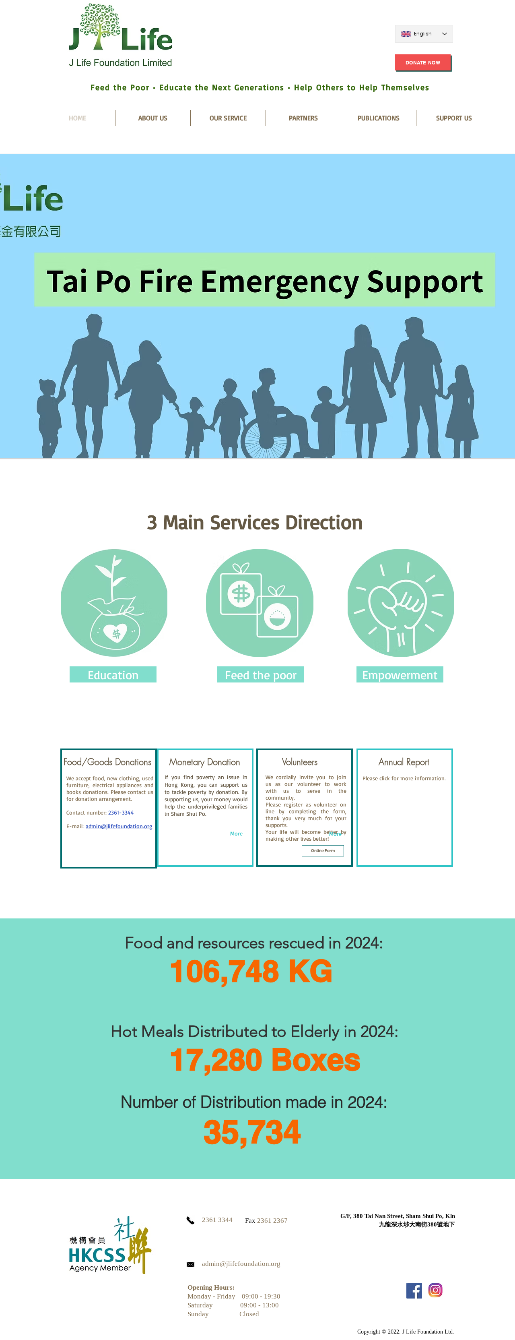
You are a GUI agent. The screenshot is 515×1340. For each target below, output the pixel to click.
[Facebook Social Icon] (414, 1291)
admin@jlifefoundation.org (119, 826)
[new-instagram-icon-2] (435, 1291)
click (384, 778)
